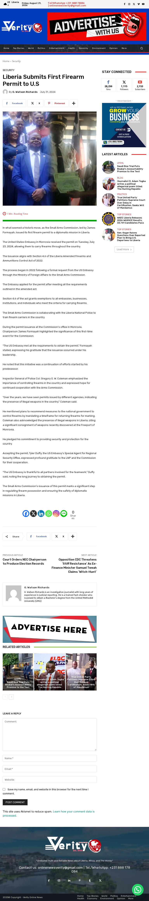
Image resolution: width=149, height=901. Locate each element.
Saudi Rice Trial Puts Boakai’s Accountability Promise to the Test (18, 685)
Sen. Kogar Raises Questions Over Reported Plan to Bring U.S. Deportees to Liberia (131, 237)
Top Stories (124, 214)
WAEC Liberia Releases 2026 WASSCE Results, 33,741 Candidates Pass (130, 220)
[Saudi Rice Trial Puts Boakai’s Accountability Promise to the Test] (18, 671)
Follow (124, 81)
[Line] (63, 510)
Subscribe (140, 81)
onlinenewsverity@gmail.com (60, 867)
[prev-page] (5, 696)
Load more (123, 249)
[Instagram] (129, 4)
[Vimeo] (138, 4)
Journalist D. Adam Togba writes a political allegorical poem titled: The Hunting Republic (49, 683)
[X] (134, 4)
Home (6, 61)
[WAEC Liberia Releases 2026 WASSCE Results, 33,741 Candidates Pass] (108, 218)
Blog (49, 676)
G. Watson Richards (24, 92)
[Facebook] (124, 4)
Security (16, 61)
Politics (81, 673)
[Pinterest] (79, 880)
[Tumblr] (90, 880)
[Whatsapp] (48, 510)
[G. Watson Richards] (6, 91)
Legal (17, 679)
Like (108, 81)
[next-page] (11, 696)
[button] (142, 48)
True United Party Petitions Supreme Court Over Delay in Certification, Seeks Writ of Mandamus (81, 682)
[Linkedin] (41, 510)
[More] (74, 103)
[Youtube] (143, 4)
